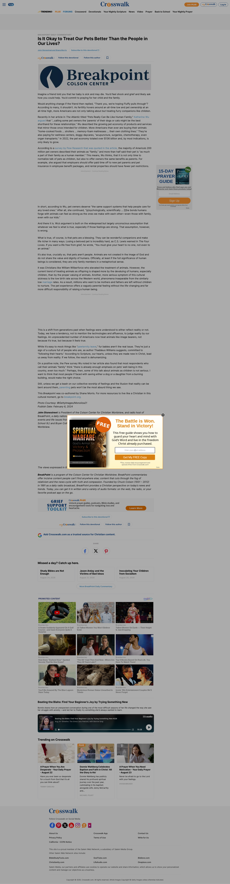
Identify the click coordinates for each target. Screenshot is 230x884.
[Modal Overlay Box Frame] (115, 442)
